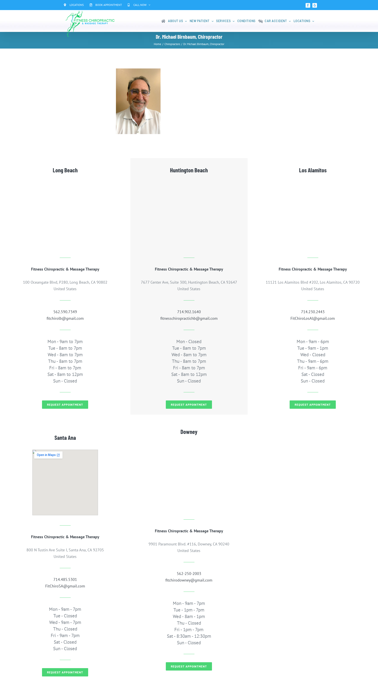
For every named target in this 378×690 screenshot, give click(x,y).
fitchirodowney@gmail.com (188, 580)
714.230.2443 (313, 311)
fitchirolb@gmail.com (65, 318)
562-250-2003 (189, 573)
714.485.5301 (65, 579)
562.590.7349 (65, 311)
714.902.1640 (189, 311)
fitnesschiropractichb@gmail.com (189, 318)
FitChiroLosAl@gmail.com (312, 318)
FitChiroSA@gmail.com (65, 586)
